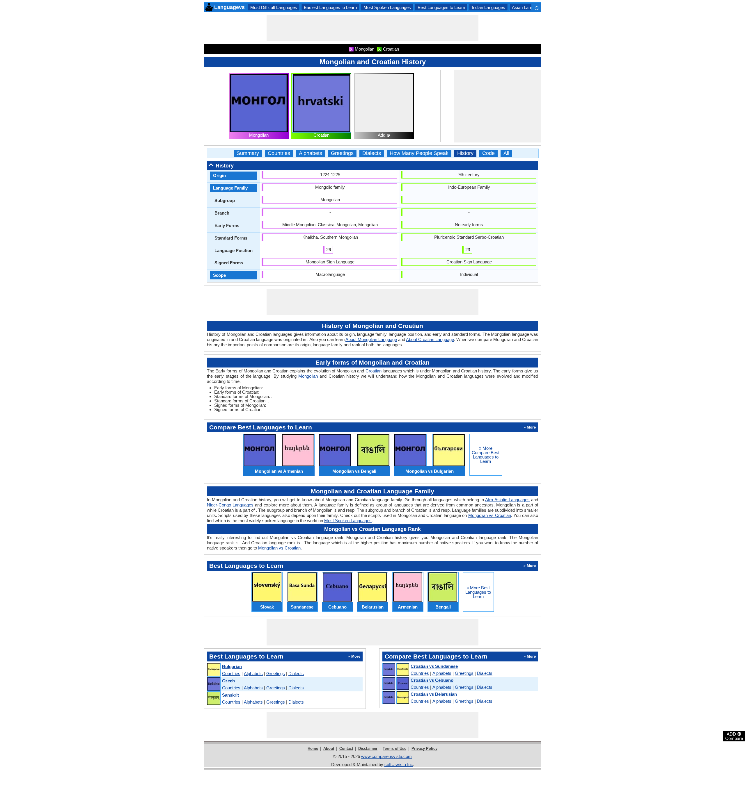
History (465, 153)
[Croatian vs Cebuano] (395, 684)
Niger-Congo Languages (230, 504)
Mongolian (259, 135)
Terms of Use (394, 748)
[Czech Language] (213, 684)
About (328, 748)
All (506, 153)
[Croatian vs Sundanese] (395, 670)
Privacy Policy (424, 748)
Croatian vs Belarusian (434, 694)
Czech (228, 680)
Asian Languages (528, 7)
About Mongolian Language (371, 339)
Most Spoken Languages (387, 7)
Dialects (371, 153)
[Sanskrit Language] (213, 698)
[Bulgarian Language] (213, 670)
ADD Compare (734, 736)
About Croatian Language (430, 339)
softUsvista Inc (398, 764)
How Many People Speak (419, 153)
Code (488, 153)
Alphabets (310, 153)
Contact (346, 748)
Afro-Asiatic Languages (507, 499)
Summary (248, 153)
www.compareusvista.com (386, 756)
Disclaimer (367, 748)
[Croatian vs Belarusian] (395, 697)
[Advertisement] (372, 28)
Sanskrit (230, 695)
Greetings (342, 153)
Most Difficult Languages (273, 7)
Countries (279, 153)
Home (313, 748)
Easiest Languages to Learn (330, 7)
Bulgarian (232, 666)
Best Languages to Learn (441, 7)
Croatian (321, 135)
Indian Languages (488, 7)
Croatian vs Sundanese (434, 666)
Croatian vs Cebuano (432, 680)
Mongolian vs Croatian (489, 515)
